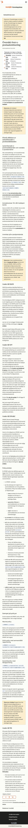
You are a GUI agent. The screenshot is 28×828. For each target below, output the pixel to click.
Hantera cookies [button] (13, 819)
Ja (5, 797)
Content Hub (8, 67)
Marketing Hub (8, 56)
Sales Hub (7, 60)
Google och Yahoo (12, 262)
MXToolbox (5, 771)
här (5, 38)
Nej (12, 797)
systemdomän (19, 228)
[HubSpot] (2, 2)
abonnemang (7, 53)
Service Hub (8, 63)
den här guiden (13, 397)
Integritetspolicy (13, 817)
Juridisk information (14, 814)
